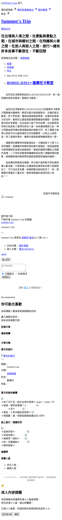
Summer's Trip (16, 21)
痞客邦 (25, 237)
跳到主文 (5, 29)
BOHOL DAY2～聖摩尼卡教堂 (30, 83)
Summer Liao (7, 222)
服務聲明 (31, 480)
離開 (16, 514)
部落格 (10, 67)
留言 (31, 237)
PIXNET (13, 477)
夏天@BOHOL (26, 249)
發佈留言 (6, 277)
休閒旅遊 (24, 58)
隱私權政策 (51, 477)
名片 (9, 70)
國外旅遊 (23, 245)
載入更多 (6, 260)
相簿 (9, 64)
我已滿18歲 (7, 514)
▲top (3, 254)
